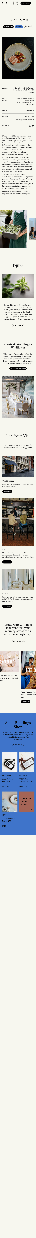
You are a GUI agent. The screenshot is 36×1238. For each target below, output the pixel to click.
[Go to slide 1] (9, 416)
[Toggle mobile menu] (33, 3)
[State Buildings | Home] (4, 3)
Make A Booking (18, 325)
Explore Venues (18, 641)
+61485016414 (29, 117)
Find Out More (7, 606)
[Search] (13, 3)
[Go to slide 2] (14, 416)
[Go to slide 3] (20, 416)
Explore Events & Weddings (18, 368)
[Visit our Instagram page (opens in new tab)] (30, 126)
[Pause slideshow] (4, 416)
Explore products (18, 744)
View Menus (19, 26)
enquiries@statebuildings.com (25, 119)
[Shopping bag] (17, 3)
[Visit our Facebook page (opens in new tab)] (33, 126)
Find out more (7, 491)
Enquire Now (28, 26)
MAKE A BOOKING (8, 26)
